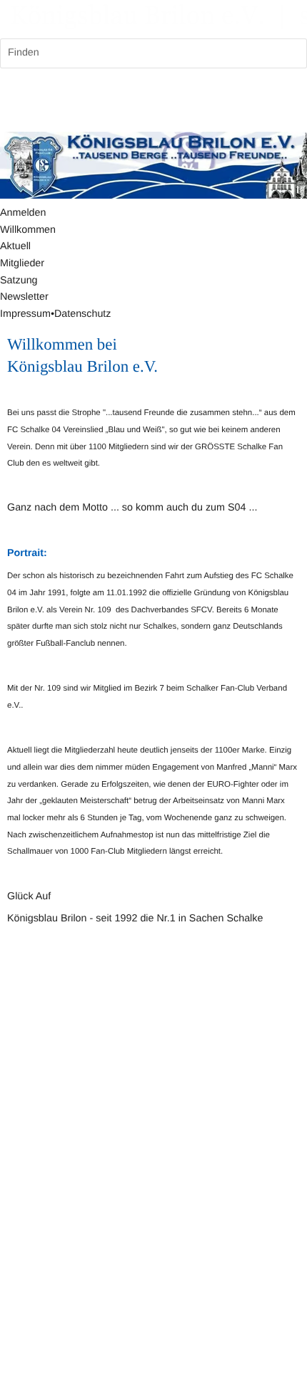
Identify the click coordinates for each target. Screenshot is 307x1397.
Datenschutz (82, 314)
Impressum (25, 314)
